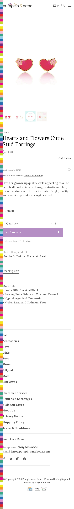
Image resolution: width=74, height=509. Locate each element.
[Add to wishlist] (69, 170)
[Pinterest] (24, 459)
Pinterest (32, 256)
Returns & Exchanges (17, 398)
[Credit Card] (30, 489)
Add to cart (13, 232)
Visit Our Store (13, 404)
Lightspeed (63, 479)
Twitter (21, 256)
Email (43, 256)
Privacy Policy (13, 416)
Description (11, 271)
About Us (9, 410)
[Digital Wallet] (41, 489)
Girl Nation (65, 158)
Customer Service (15, 393)
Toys (6, 358)
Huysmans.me (42, 482)
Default (9, 210)
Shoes (7, 364)
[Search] (63, 5)
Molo (6, 376)
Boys (6, 346)
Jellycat (8, 370)
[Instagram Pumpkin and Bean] (17, 459)
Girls (6, 352)
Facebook (9, 256)
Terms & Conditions (16, 428)
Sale (5, 335)
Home (6, 132)
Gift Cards (10, 381)
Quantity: (12, 223)
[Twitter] (10, 459)
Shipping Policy (14, 422)
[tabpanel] (37, 63)
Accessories (11, 341)
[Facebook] (4, 459)
